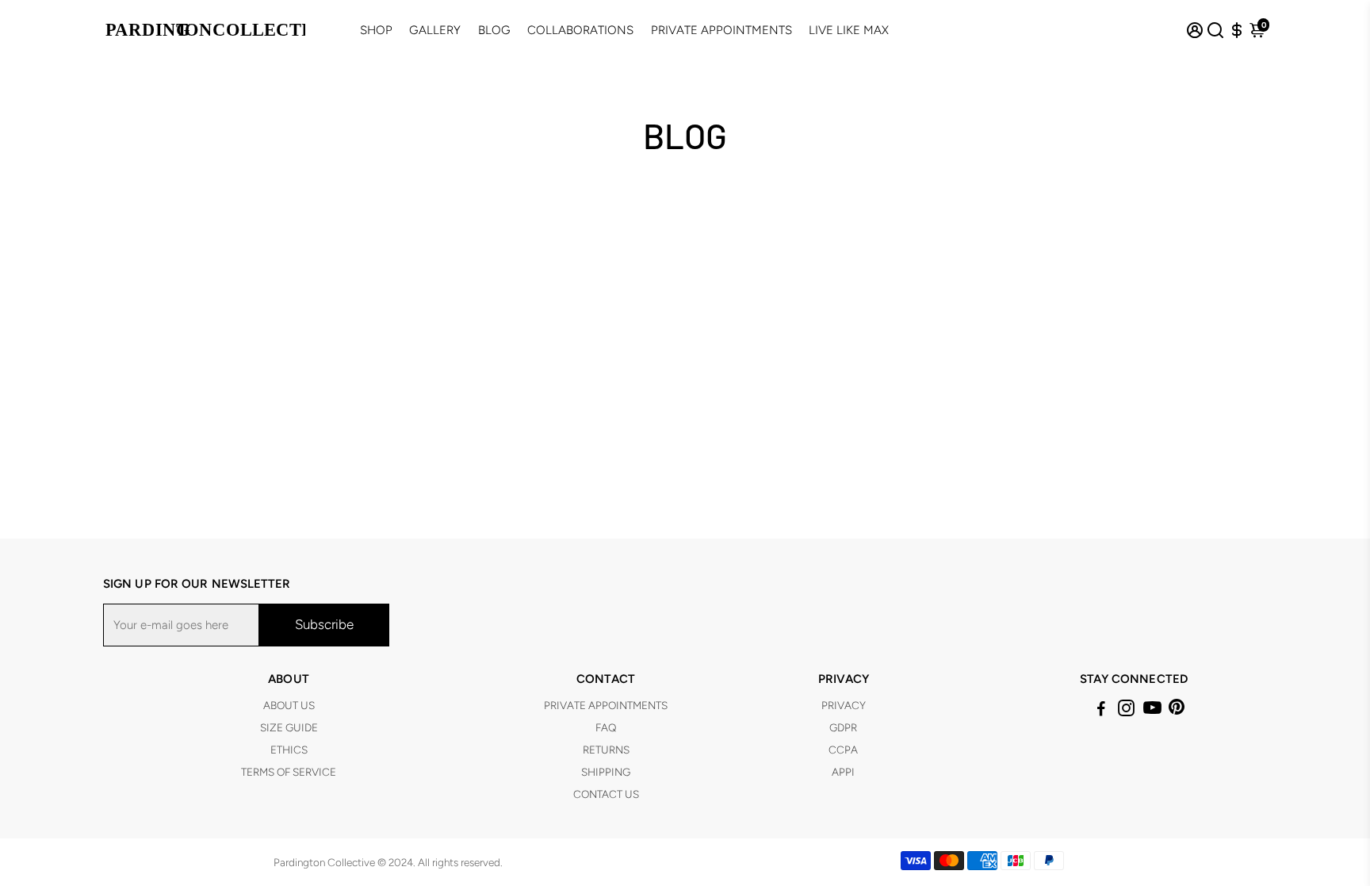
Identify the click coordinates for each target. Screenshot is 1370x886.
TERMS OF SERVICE (288, 771)
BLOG (494, 30)
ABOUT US (289, 705)
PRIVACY (843, 705)
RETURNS (606, 749)
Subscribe (324, 624)
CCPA (843, 749)
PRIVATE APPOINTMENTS (721, 30)
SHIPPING (605, 771)
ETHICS (289, 749)
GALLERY (435, 30)
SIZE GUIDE (289, 727)
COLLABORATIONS (580, 30)
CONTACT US (606, 794)
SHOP (376, 30)
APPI (843, 771)
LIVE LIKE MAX (849, 30)
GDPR (843, 727)
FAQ (605, 727)
